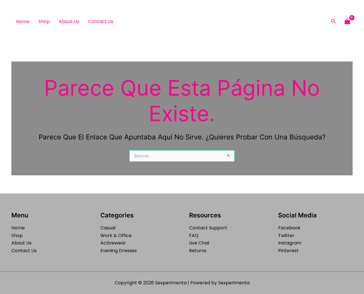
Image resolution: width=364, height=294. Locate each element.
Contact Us (100, 21)
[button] (333, 22)
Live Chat (199, 243)
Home (22, 21)
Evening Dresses (118, 250)
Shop (44, 21)
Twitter (286, 235)
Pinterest (288, 250)
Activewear (113, 243)
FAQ (193, 235)
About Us (69, 21)
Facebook (289, 228)
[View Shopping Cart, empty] (347, 21)
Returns (197, 250)
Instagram (289, 243)
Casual (107, 228)
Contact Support (208, 228)
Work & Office (116, 235)
